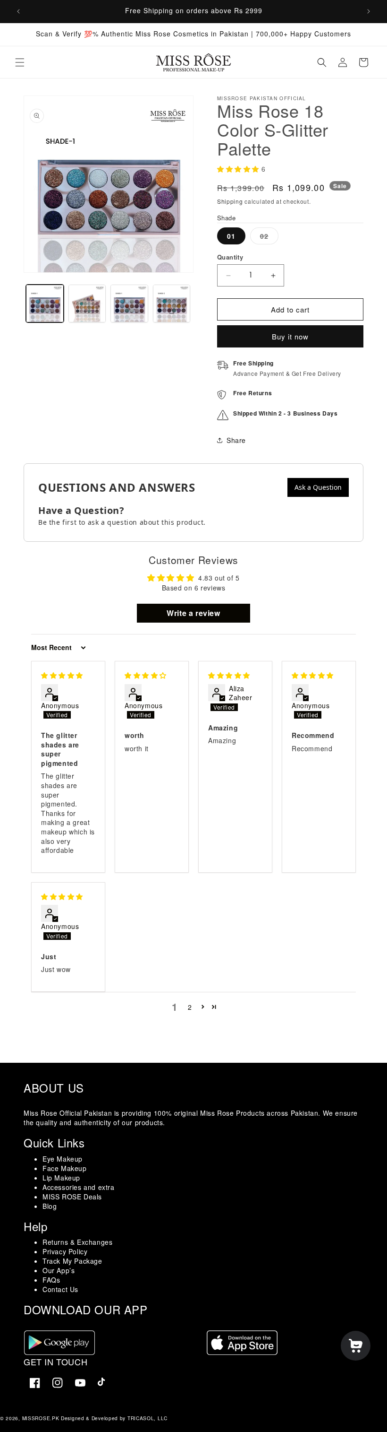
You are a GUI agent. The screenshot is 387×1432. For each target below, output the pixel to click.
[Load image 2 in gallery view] (87, 303)
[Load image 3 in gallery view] (129, 303)
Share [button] (236, 440)
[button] (19, 62)
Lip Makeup (61, 1177)
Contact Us (60, 1289)
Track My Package (72, 1261)
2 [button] (190, 1007)
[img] (62, 675)
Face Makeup (64, 1168)
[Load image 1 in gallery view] (45, 303)
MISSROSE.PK (40, 1418)
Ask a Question (318, 487)
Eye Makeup (62, 1158)
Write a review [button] (193, 613)
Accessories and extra (78, 1187)
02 (269, 237)
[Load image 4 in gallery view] (172, 303)
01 (231, 236)
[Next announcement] (368, 11)
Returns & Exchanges (77, 1242)
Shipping (230, 201)
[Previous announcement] (18, 11)
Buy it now (290, 336)
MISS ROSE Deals (72, 1196)
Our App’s (58, 1270)
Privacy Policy (64, 1251)
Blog (49, 1206)
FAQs (51, 1279)
